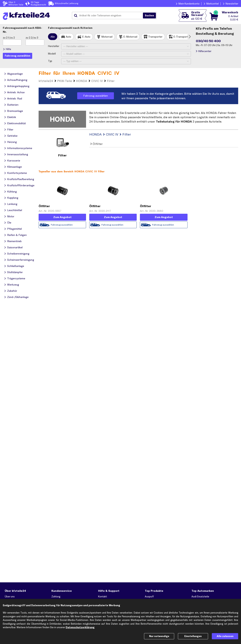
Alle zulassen (225, 636)
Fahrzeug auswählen (95, 95)
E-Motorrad (130, 36)
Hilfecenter (204, 51)
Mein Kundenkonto (189, 3)
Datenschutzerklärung (80, 627)
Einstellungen (193, 636)
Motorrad (106, 36)
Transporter (155, 36)
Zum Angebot (62, 217)
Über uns (10, 596)
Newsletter (232, 3)
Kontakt (102, 596)
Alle (52, 36)
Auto (68, 36)
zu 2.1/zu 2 (9, 37)
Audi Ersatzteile (200, 596)
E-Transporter (181, 36)
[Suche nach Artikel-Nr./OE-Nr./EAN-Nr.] (149, 16)
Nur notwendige (159, 636)
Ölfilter (97, 144)
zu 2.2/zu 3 (32, 37)
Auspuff (149, 596)
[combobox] (108, 15)
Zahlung (55, 596)
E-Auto (86, 36)
